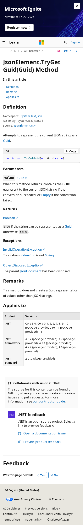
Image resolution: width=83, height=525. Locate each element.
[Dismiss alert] (77, 6)
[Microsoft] (41, 42)
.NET (16, 51)
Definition (12, 87)
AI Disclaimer (11, 508)
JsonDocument (31, 271)
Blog (55, 508)
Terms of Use (11, 519)
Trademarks (32, 519)
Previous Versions (36, 508)
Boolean (9, 218)
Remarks (11, 92)
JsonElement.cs (24, 125)
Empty (46, 195)
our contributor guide (49, 401)
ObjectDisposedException (22, 265)
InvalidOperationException (22, 249)
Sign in (75, 42)
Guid (6, 141)
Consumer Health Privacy (54, 514)
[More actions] (76, 51)
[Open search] (65, 42)
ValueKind (28, 255)
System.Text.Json (31, 116)
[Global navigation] (4, 42)
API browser (32, 51)
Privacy (26, 514)
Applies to (12, 97)
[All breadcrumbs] (6, 51)
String (49, 255)
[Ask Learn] (59, 51)
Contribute (10, 514)
